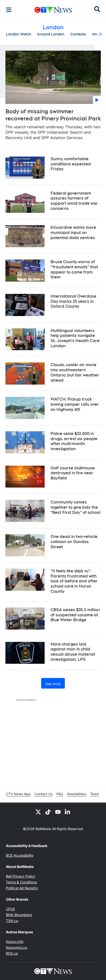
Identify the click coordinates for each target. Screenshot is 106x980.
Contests (78, 34)
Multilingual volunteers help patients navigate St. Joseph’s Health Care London (75, 338)
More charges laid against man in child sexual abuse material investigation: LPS (73, 652)
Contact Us (44, 794)
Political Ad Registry (22, 888)
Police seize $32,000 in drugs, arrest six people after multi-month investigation (74, 441)
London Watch (18, 34)
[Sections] (9, 10)
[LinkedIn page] (68, 812)
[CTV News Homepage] (53, 10)
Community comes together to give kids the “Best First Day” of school (75, 507)
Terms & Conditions (21, 882)
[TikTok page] (48, 812)
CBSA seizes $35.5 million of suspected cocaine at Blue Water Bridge (75, 614)
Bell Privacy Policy (20, 876)
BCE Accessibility (20, 855)
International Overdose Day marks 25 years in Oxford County (73, 301)
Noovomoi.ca (16, 947)
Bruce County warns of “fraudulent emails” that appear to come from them (74, 269)
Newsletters (76, 794)
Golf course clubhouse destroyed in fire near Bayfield (73, 473)
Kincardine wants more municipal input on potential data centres (73, 232)
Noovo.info (14, 941)
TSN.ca (12, 921)
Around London (50, 34)
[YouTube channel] (58, 812)
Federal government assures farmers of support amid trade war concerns (74, 201)
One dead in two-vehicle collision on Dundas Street (74, 541)
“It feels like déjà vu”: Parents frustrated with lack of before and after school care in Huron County (74, 581)
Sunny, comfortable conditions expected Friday (71, 164)
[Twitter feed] (38, 812)
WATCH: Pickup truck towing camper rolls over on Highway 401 (75, 404)
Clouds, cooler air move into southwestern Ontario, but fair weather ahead (75, 372)
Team (94, 794)
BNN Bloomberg (19, 915)
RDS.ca (12, 953)
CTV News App (18, 794)
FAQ (59, 794)
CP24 (10, 909)
